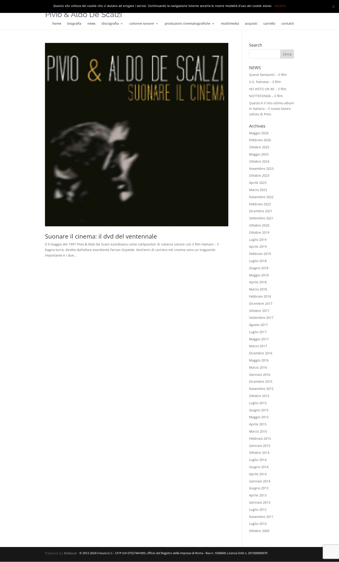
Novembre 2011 (261, 516)
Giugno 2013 (258, 488)
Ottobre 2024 (259, 161)
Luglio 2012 (258, 509)
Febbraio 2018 (260, 296)
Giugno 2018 (258, 268)
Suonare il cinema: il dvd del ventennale (101, 236)
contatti (287, 24)
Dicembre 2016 (260, 353)
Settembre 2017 (261, 317)
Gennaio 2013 (259, 502)
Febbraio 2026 (260, 140)
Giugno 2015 (258, 410)
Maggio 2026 (259, 133)
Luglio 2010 (258, 523)
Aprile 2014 (258, 474)
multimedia (230, 24)
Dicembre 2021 (260, 211)
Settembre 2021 (261, 218)
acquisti (251, 24)
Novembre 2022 (261, 197)
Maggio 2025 (259, 154)
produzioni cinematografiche (187, 24)
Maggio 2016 (259, 360)
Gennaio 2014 (259, 481)
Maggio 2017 (259, 339)
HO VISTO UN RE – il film (267, 89)
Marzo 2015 (258, 431)
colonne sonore (141, 24)
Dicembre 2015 (260, 381)
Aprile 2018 (258, 282)
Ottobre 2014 (259, 452)
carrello (269, 24)
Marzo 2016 (258, 367)
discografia (110, 24)
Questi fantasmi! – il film (268, 74)
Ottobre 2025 (259, 147)
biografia (74, 24)
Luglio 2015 (258, 403)
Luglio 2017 (258, 332)
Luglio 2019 (258, 239)
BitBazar (70, 553)
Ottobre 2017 (259, 310)
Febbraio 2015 (260, 438)
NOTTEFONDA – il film (266, 96)
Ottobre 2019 (259, 232)
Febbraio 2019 (260, 253)
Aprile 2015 (258, 424)
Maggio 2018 (259, 275)
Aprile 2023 (258, 182)
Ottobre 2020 (259, 225)
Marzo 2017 (258, 346)
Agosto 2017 (258, 325)
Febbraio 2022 (260, 204)
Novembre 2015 (261, 388)
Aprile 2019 (258, 246)
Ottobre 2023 (259, 175)
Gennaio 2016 (259, 374)
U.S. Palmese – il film (265, 82)
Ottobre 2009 (259, 531)
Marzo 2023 (258, 190)
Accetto (280, 6)
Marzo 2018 (258, 289)
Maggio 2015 (259, 417)
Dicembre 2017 (260, 303)
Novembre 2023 (261, 168)
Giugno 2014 (258, 467)
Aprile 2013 (258, 495)
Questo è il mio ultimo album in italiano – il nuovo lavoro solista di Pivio (271, 108)
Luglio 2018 (258, 261)
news (91, 24)
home (56, 24)
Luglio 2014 (258, 459)
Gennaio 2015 (259, 445)
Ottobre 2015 (259, 396)
